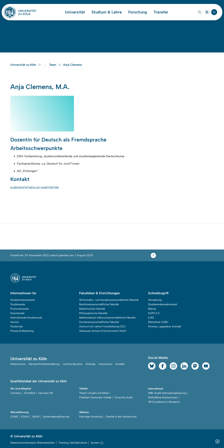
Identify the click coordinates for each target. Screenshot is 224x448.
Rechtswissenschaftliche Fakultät (99, 304)
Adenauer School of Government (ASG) (102, 330)
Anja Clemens (72, 65)
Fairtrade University (90, 416)
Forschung (137, 12)
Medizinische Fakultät (92, 308)
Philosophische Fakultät (93, 313)
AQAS (36, 416)
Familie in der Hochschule (121, 416)
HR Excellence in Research (164, 401)
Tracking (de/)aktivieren (72, 442)
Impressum (105, 364)
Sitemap (90, 364)
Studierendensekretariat (162, 304)
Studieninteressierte (22, 299)
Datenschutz (18, 364)
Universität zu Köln (23, 65)
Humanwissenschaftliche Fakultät (99, 322)
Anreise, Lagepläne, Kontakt (164, 326)
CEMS (14, 416)
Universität (75, 12)
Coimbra (15, 393)
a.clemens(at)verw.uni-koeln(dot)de (34, 187)
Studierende (17, 304)
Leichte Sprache (72, 364)
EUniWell (29, 393)
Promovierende (19, 308)
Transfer (160, 12)
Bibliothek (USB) (158, 322)
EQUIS (25, 416)
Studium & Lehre (107, 12)
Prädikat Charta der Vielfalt (95, 397)
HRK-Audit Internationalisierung (167, 393)
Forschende (17, 313)
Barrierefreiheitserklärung (44, 364)
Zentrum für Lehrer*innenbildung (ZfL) (102, 326)
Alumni (14, 322)
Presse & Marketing (22, 330)
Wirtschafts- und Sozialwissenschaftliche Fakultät (109, 299)
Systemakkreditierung (56, 416)
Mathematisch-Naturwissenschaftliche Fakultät (107, 317)
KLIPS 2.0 (153, 313)
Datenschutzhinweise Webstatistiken (32, 442)
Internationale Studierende (26, 317)
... (45, 64)
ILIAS (151, 317)
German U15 (46, 393)
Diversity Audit (124, 397)
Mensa (152, 308)
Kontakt (120, 364)
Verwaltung (155, 299)
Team (53, 65)
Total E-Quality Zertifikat (94, 393)
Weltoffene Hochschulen (163, 397)
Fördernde (16, 326)
